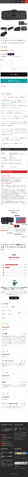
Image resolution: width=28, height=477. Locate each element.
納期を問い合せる (14, 81)
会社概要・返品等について (7, 443)
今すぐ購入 (14, 74)
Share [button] (4, 86)
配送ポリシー (9, 461)
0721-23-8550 (4, 439)
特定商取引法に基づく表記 (7, 445)
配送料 (4, 56)
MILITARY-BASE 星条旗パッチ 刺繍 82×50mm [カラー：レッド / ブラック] (20, 231)
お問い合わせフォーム (13, 190)
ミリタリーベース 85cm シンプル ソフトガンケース (7, 227)
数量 (2, 59)
